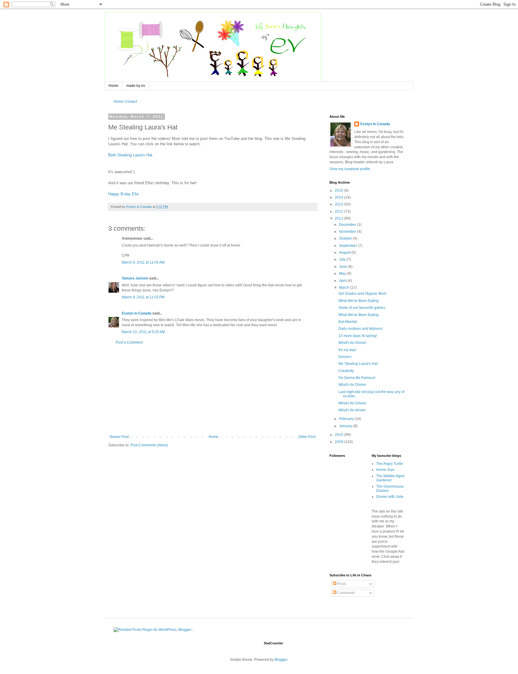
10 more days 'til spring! (357, 336)
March (344, 287)
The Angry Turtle (389, 464)
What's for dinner (352, 410)
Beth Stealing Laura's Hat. (130, 155)
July (343, 259)
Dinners (344, 357)
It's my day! (347, 350)
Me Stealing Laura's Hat (357, 364)
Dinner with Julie (389, 497)
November (348, 231)
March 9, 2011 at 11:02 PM (143, 297)
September (348, 246)
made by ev (135, 86)
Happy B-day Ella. (124, 194)
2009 (339, 442)
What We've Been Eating (358, 301)
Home (113, 86)
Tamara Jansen (135, 278)
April (343, 281)
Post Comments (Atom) (149, 445)
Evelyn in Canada (136, 313)
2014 (339, 197)
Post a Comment (129, 342)
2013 (339, 204)
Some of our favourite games (361, 308)
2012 (339, 211)
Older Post (306, 437)
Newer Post (119, 437)
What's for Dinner (352, 343)
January (346, 426)
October (346, 238)
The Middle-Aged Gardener (390, 478)
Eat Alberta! (347, 322)
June (343, 267)
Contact (130, 101)
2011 (339, 218)
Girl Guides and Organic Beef (362, 293)
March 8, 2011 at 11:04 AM (143, 262)
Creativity (346, 371)
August (345, 252)
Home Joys (385, 470)
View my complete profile (349, 169)
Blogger (281, 660)
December (348, 225)
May (343, 273)
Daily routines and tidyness (360, 329)
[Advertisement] (213, 389)
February (347, 419)
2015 (339, 190)
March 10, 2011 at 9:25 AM (143, 332)
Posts (341, 584)
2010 (339, 435)
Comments (345, 593)
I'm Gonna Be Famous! (356, 378)
